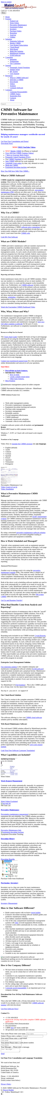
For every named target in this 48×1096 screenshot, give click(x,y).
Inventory (13, 29)
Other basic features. (17, 379)
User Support (14, 74)
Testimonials (14, 61)
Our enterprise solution (9, 667)
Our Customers (15, 63)
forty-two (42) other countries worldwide (22, 323)
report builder (35, 913)
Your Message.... (7, 1047)
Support (8, 65)
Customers (9, 57)
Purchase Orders (15, 31)
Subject (3, 1036)
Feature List (14, 21)
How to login (14, 375)
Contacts (13, 98)
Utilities (12, 37)
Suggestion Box (15, 96)
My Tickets (14, 72)
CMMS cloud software (34, 717)
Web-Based (14, 49)
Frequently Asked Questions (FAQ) (17, 157)
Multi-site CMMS (11, 165)
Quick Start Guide (10, 337)
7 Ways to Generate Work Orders (17, 155)
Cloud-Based (14, 47)
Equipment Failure (16, 27)
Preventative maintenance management (14, 814)
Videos (12, 84)
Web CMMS (9, 161)
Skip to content (6, 2)
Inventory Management (9, 903)
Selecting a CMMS (16, 80)
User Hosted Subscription (19, 45)
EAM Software (15, 55)
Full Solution (20, 685)
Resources (9, 76)
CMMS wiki (25, 233)
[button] (15, 141)
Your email (5, 1038)
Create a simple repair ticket (19, 377)
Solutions (8, 39)
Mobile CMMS (15, 43)
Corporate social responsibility (16, 988)
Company (8, 90)
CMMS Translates (15, 159)
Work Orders (14, 23)
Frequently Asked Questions (20, 67)
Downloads (14, 82)
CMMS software (27, 285)
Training (13, 86)
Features (8, 19)
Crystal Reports (40, 636)
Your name (5, 1034)
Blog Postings (10, 381)
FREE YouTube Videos (26, 147)
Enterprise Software (17, 41)
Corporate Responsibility (18, 92)
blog (12, 1028)
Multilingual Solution (17, 53)
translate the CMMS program (22, 444)
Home (7, 17)
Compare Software (16, 88)
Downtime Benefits (8, 859)
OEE (16, 923)
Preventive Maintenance (18, 25)
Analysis (13, 35)
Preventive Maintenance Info (11, 830)
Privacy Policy (6, 1084)
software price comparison (30, 227)
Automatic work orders (13, 163)
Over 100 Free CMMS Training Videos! (19, 153)
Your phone (5, 1043)
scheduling (12, 297)
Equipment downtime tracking (16, 167)
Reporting (13, 33)
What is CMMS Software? (19, 78)
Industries (13, 59)
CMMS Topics (15, 94)
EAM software (38, 669)
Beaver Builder (8, 1090)
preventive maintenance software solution (30, 533)
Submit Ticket (15, 70)
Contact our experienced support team (14, 361)
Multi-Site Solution (16, 51)
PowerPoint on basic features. (16, 371)
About (12, 100)
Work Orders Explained (9, 801)
